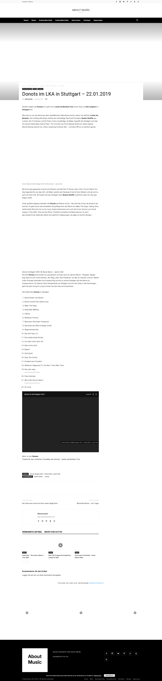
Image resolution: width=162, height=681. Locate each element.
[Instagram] (120, 1)
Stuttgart (40, 89)
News (34, 20)
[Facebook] (116, 1)
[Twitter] (138, 1)
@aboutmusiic (96, 583)
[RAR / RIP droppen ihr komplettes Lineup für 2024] (60, 545)
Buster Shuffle (38, 476)
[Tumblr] (134, 1)
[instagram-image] (27, 613)
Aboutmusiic (29, 99)
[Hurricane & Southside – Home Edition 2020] (87, 545)
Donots (35, 456)
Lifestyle (86, 20)
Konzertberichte (45, 20)
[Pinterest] (127, 1)
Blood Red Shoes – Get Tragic (88, 503)
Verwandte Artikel (32, 532)
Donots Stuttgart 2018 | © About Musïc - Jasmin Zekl (45, 474)
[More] (49, 490)
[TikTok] (131, 1)
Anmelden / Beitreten (27, 1)
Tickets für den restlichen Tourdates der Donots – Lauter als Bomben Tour (51, 459)
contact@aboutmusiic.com (79, 656)
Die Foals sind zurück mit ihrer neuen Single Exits (40, 503)
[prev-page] (23, 562)
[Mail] (123, 1)
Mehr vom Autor (53, 532)
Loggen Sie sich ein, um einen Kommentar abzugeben (41, 575)
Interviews (76, 20)
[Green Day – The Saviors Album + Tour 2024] (34, 545)
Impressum (98, 20)
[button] (137, 20)
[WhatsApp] (39, 490)
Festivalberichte (62, 20)
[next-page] (27, 562)
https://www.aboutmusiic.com (46, 517)
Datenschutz (97, 675)
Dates (24, 552)
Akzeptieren (109, 675)
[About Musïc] (81, 11)
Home (26, 20)
